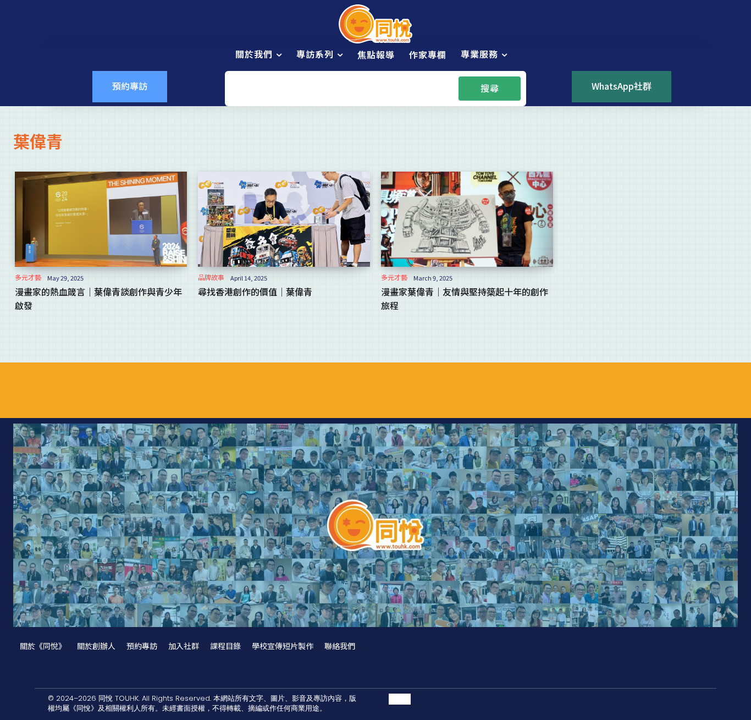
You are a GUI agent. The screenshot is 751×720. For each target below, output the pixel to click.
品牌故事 (211, 277)
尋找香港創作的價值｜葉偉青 (255, 291)
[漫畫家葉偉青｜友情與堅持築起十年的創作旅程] (467, 219)
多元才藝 (28, 277)
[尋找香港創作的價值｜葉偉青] (284, 219)
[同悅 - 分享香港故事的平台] (375, 24)
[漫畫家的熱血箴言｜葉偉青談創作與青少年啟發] (101, 219)
